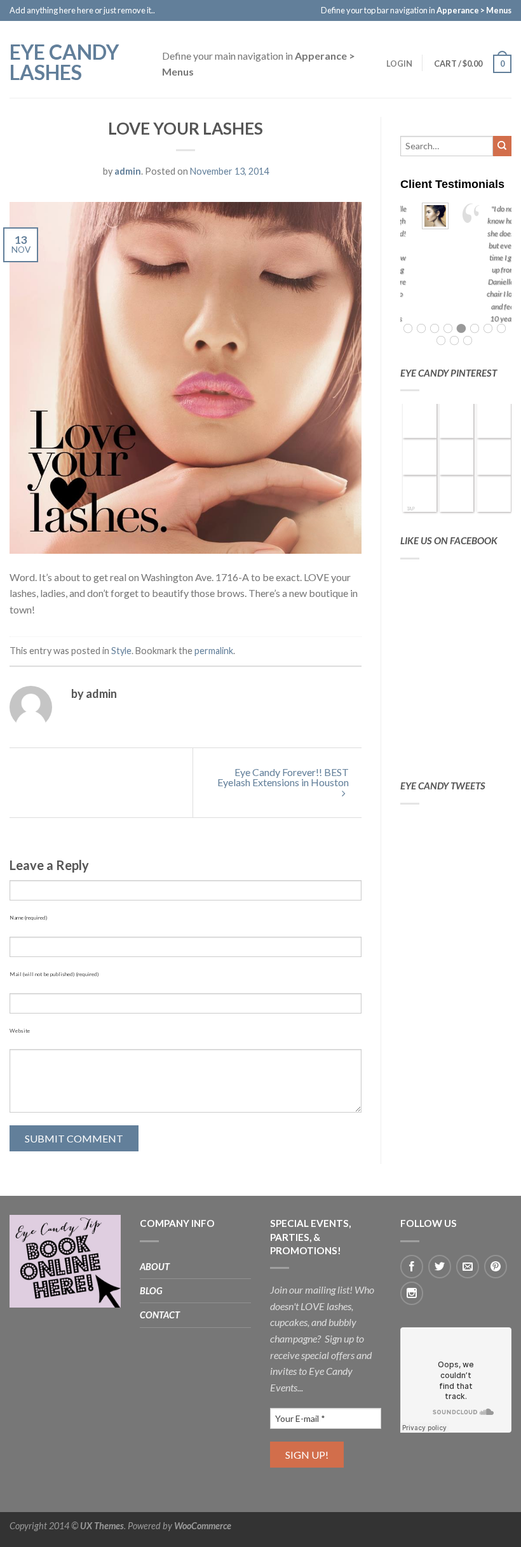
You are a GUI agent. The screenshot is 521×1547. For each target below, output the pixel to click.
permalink (213, 650)
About (155, 1266)
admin (127, 171)
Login (399, 63)
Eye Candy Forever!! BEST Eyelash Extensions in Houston (283, 777)
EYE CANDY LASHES (64, 61)
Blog (151, 1290)
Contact (160, 1314)
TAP (411, 509)
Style (121, 650)
